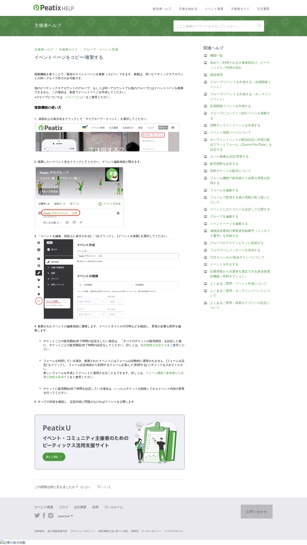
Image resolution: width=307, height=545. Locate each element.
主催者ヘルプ (44, 49)
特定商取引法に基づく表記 (113, 531)
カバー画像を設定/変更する (229, 156)
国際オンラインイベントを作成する (235, 125)
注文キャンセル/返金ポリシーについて (237, 257)
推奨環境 (216, 74)
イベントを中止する (224, 264)
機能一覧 (216, 55)
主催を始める (188, 8)
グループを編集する (224, 216)
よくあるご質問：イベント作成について (238, 283)
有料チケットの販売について (230, 170)
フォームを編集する (224, 190)
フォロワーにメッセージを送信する (235, 250)
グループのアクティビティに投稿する (237, 242)
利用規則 (39, 531)
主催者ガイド (240, 8)
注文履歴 (263, 8)
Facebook (44, 515)
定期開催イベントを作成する (230, 105)
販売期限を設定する (154, 345)
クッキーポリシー (151, 531)
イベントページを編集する (229, 223)
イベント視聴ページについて (230, 132)
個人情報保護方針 (57, 531)
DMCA (134, 531)
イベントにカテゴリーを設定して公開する (240, 209)
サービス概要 (43, 507)
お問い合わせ (256, 511)
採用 (95, 507)
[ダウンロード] (145, 219)
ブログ (63, 507)
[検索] (259, 26)
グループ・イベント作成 (100, 49)
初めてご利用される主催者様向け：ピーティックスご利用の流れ (240, 65)
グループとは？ (75, 97)
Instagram (50, 515)
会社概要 (80, 507)
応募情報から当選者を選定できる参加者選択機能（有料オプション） (240, 273)
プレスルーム (113, 507)
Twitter (37, 515)
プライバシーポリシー (82, 531)
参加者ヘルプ (162, 8)
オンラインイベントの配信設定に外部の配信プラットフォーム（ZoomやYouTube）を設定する (241, 144)
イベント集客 (214, 8)
